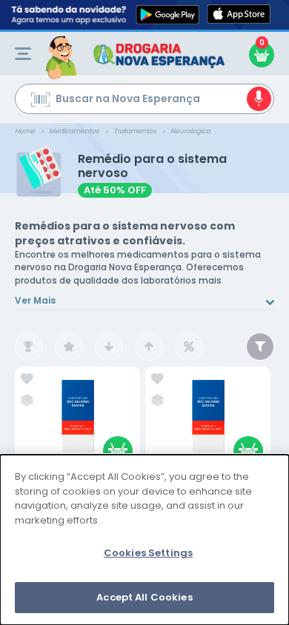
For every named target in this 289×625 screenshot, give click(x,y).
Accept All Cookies (144, 597)
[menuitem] (23, 53)
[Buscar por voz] (259, 99)
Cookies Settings (148, 553)
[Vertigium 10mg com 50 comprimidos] (78, 421)
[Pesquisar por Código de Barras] (40, 101)
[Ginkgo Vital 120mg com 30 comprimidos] (208, 421)
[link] (27, 379)
